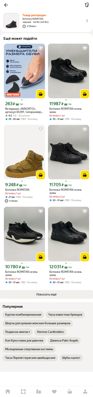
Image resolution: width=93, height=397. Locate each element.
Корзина (70, 391)
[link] (23, 314)
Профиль (85, 391)
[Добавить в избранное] (40, 48)
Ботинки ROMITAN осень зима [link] (65, 110)
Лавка (38, 391)
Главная (8, 391)
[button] (6, 5)
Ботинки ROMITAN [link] (17, 189)
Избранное (54, 391)
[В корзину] (40, 94)
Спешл (23, 391)
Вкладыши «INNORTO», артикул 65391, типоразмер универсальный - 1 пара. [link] (23, 110)
